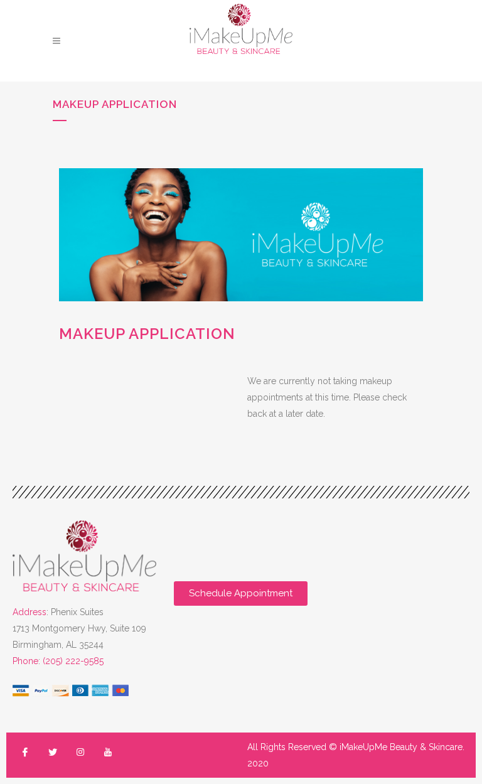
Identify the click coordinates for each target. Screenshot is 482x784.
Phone (25, 661)
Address (29, 612)
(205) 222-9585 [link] (73, 661)
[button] (241, 593)
